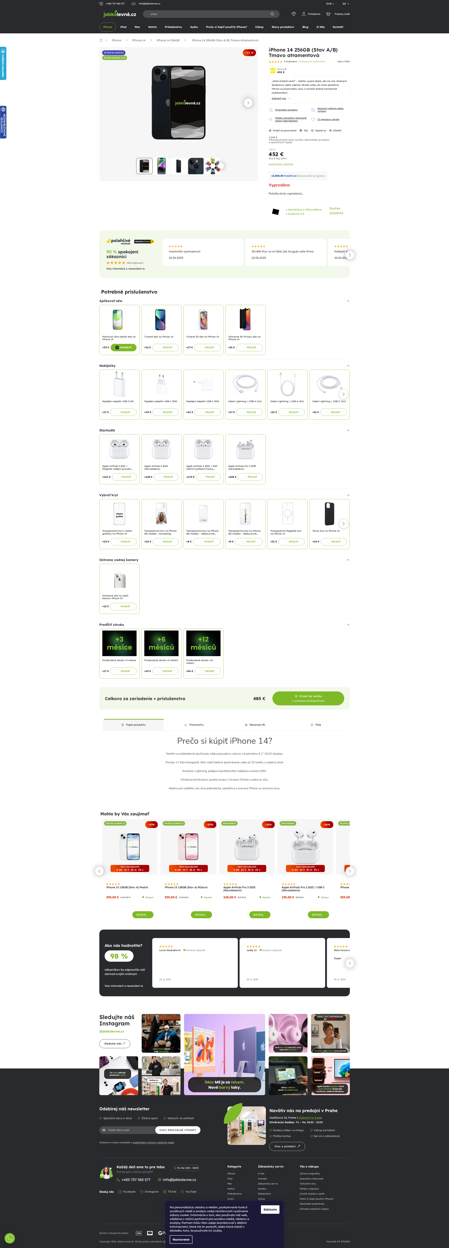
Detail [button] (142, 914)
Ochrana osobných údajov (314, 1208)
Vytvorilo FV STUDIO (338, 1241)
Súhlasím (270, 1209)
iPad (229, 1178)
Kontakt (262, 1178)
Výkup (261, 1198)
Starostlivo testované (311, 1178)
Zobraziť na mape (310, 1117)
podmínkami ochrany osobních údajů (153, 1142)
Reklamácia (264, 1193)
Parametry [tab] (196, 724)
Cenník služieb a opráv (312, 1193)
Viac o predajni (285, 1146)
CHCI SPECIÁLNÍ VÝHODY (177, 1130)
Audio (230, 1198)
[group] (130, 871)
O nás (261, 1173)
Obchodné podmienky (312, 1203)
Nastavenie (181, 1239)
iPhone (231, 1173)
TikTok (172, 1191)
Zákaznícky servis (268, 1183)
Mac (229, 1183)
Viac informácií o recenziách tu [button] (125, 268)
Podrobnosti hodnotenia (312, 61)
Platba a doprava (309, 1188)
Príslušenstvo (234, 1193)
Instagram (152, 1191)
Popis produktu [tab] (136, 724)
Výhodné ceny (308, 1183)
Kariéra (262, 1188)
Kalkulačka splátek (281, 164)
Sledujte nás (113, 1043)
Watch (231, 1188)
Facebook (129, 1191)
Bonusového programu (311, 175)
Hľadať (272, 14)
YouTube (191, 1191)
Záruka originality (310, 1173)
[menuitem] (107, 27)
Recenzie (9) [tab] (257, 724)
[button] (248, 102)
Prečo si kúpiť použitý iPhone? (317, 1198)
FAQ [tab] (318, 724)
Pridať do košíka (308, 698)
